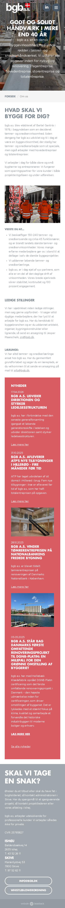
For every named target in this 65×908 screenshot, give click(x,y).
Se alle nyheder (21, 746)
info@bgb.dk (22, 370)
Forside (10, 96)
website (31, 903)
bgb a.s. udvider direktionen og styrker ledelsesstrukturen (29, 402)
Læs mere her (20, 444)
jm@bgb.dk (27, 337)
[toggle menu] (56, 7)
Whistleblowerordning (28, 890)
